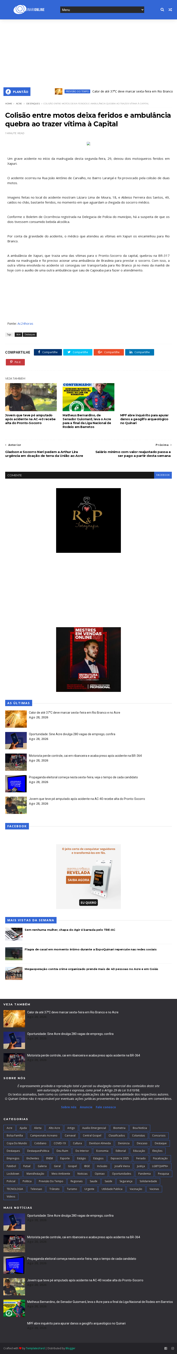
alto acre (54, 1128)
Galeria (42, 1166)
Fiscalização (160, 1158)
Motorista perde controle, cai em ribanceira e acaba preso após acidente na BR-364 (85, 755)
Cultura (77, 1143)
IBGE (87, 1166)
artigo (71, 1128)
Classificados (117, 1135)
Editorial (121, 1151)
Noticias (82, 1173)
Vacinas (154, 1189)
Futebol (11, 1166)
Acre (19, 103)
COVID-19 (60, 1143)
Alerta (37, 1128)
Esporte (65, 1158)
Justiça (141, 1166)
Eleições (157, 1151)
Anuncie (86, 1107)
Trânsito (54, 1189)
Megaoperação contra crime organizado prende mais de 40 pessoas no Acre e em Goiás (91, 969)
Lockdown (13, 1173)
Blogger (70, 1348)
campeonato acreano (43, 1135)
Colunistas (138, 1135)
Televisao (36, 1189)
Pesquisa (163, 1173)
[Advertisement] (88, 52)
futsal (26, 1166)
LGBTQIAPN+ (160, 1166)
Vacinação (136, 1189)
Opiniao (100, 1173)
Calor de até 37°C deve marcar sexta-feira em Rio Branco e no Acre (125, 91)
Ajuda (23, 1128)
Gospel (72, 1166)
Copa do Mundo (17, 1143)
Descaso (142, 1143)
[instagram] (172, 1348)
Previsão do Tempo (63, 91)
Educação (139, 1151)
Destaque (161, 1143)
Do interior (82, 1151)
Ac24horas (25, 323)
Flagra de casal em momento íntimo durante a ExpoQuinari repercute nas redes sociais (90, 949)
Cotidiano (40, 1143)
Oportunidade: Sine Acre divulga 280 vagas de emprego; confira (72, 734)
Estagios (98, 1158)
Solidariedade (148, 1181)
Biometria (119, 1128)
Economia (102, 1151)
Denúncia (124, 1143)
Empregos (13, 1158)
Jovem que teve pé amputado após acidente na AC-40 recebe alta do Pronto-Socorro (30, 419)
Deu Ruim (62, 1151)
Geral (57, 1166)
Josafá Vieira (122, 1166)
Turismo (72, 1189)
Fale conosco (106, 1107)
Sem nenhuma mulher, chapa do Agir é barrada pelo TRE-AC (70, 929)
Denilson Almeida (100, 1143)
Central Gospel (92, 1135)
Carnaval (70, 1135)
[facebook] (165, 1348)
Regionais (76, 1181)
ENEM (49, 1158)
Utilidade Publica (112, 1189)
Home (8, 103)
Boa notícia (140, 1128)
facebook (163, 475)
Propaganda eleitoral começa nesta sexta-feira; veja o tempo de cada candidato (83, 777)
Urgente (89, 1189)
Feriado (141, 1158)
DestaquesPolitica (38, 1151)
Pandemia (144, 1173)
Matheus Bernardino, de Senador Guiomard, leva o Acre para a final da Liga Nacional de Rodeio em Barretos (87, 421)
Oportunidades (121, 1173)
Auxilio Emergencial (94, 1128)
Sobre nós (68, 1107)
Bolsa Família (15, 1135)
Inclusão (102, 1166)
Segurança (126, 1181)
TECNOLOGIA (15, 1189)
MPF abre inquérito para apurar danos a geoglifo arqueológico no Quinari (144, 419)
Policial (11, 1181)
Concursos (158, 1135)
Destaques (33, 103)
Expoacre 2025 (120, 1158)
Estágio (81, 1158)
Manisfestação (35, 1173)
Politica (27, 1181)
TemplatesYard (35, 1348)
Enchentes (33, 1158)
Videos (11, 1196)
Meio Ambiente (61, 1173)
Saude (93, 1181)
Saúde (108, 1181)
